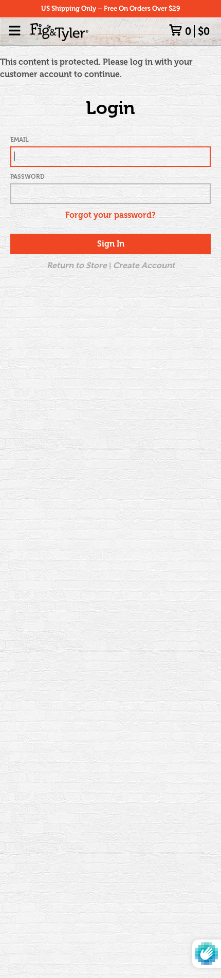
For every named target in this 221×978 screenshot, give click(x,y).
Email (19, 139)
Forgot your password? (110, 215)
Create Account (144, 265)
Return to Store (77, 265)
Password (27, 176)
